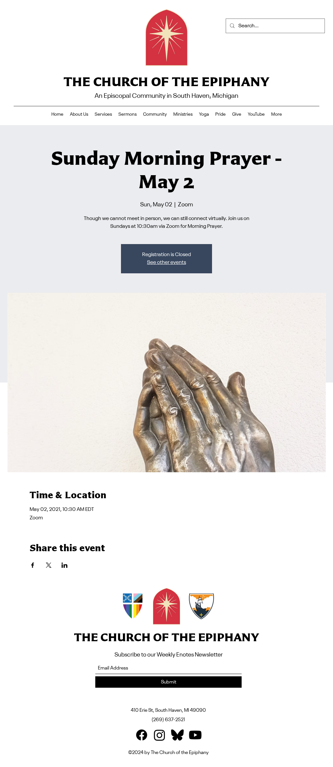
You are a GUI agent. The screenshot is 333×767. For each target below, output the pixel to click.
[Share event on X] (49, 565)
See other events (166, 262)
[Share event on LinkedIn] (64, 565)
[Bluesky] (177, 735)
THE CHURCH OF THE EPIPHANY (166, 81)
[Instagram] (159, 735)
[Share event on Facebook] (33, 565)
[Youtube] (195, 735)
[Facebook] (141, 735)
